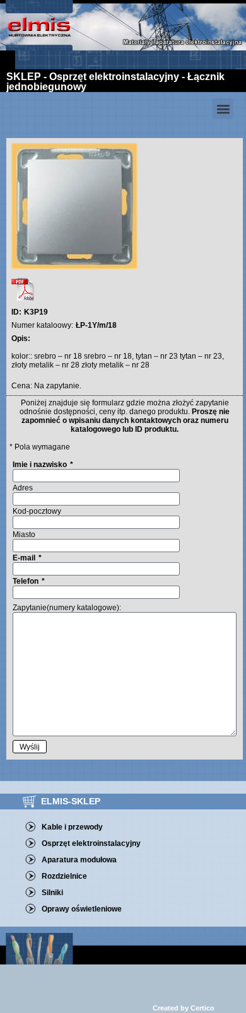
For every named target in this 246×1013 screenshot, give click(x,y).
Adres (23, 487)
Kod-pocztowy (37, 511)
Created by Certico (183, 1008)
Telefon (26, 581)
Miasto (24, 534)
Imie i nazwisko (41, 464)
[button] (223, 108)
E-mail (25, 557)
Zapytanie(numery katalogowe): (67, 607)
